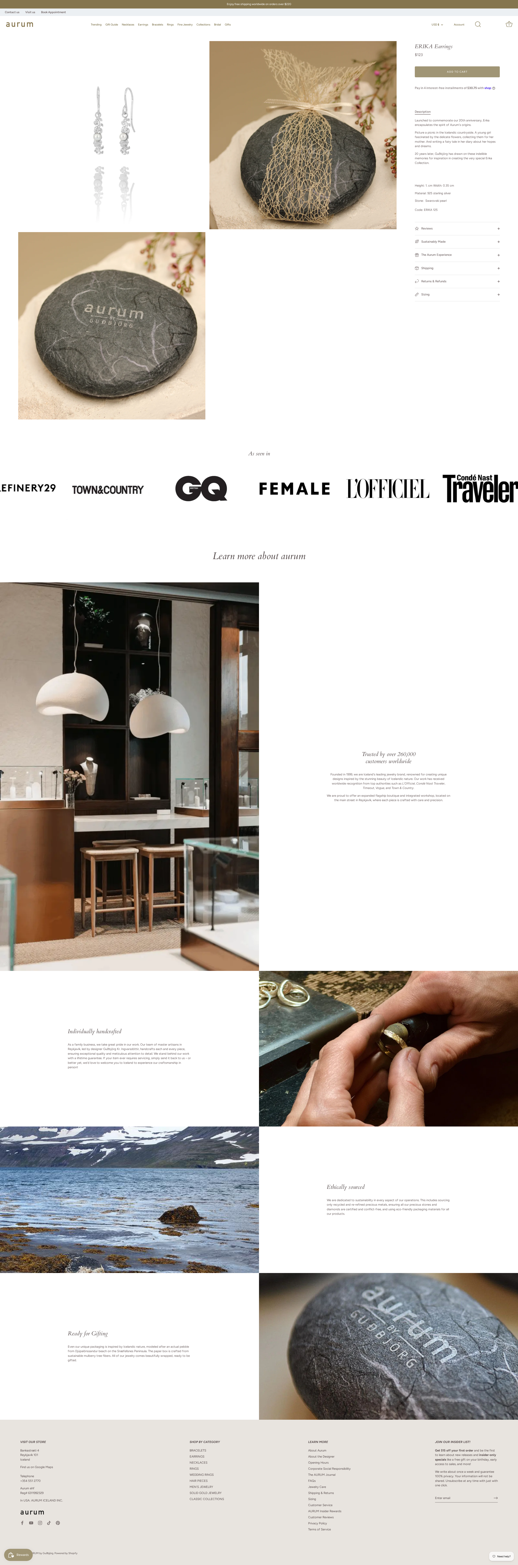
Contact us (12, 12)
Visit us (30, 12)
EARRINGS (197, 1456)
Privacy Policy (317, 1523)
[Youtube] (31, 1523)
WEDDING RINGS (202, 1475)
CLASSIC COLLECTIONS (207, 1499)
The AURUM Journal (321, 1475)
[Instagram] (40, 1523)
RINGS (194, 1469)
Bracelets (157, 24)
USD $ (435, 24)
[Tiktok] (49, 1523)
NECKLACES (198, 1462)
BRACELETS (198, 1450)
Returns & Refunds (433, 281)
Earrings (143, 24)
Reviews (426, 228)
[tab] (425, 111)
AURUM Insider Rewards (324, 1511)
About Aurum (317, 1450)
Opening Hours (318, 1462)
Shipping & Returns (321, 1493)
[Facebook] (22, 1523)
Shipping (426, 268)
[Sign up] (496, 1498)
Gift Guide (111, 24)
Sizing (425, 294)
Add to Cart (457, 71)
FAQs (312, 1481)
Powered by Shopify (65, 1553)
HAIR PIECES (199, 1481)
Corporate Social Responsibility (329, 1469)
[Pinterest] (58, 1523)
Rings (170, 24)
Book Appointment (53, 12)
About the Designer (321, 1456)
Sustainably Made (433, 241)
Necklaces (128, 24)
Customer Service (320, 1505)
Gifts (228, 24)
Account (459, 24)
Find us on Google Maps (36, 1467)
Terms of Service (319, 1529)
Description (423, 112)
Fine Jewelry (185, 24)
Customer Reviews (321, 1517)
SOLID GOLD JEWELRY (206, 1493)
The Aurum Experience (436, 255)
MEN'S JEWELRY (201, 1487)
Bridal (217, 24)
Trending (96, 24)
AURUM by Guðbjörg (41, 1553)
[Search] (478, 24)
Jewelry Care (317, 1487)
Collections (203, 24)
